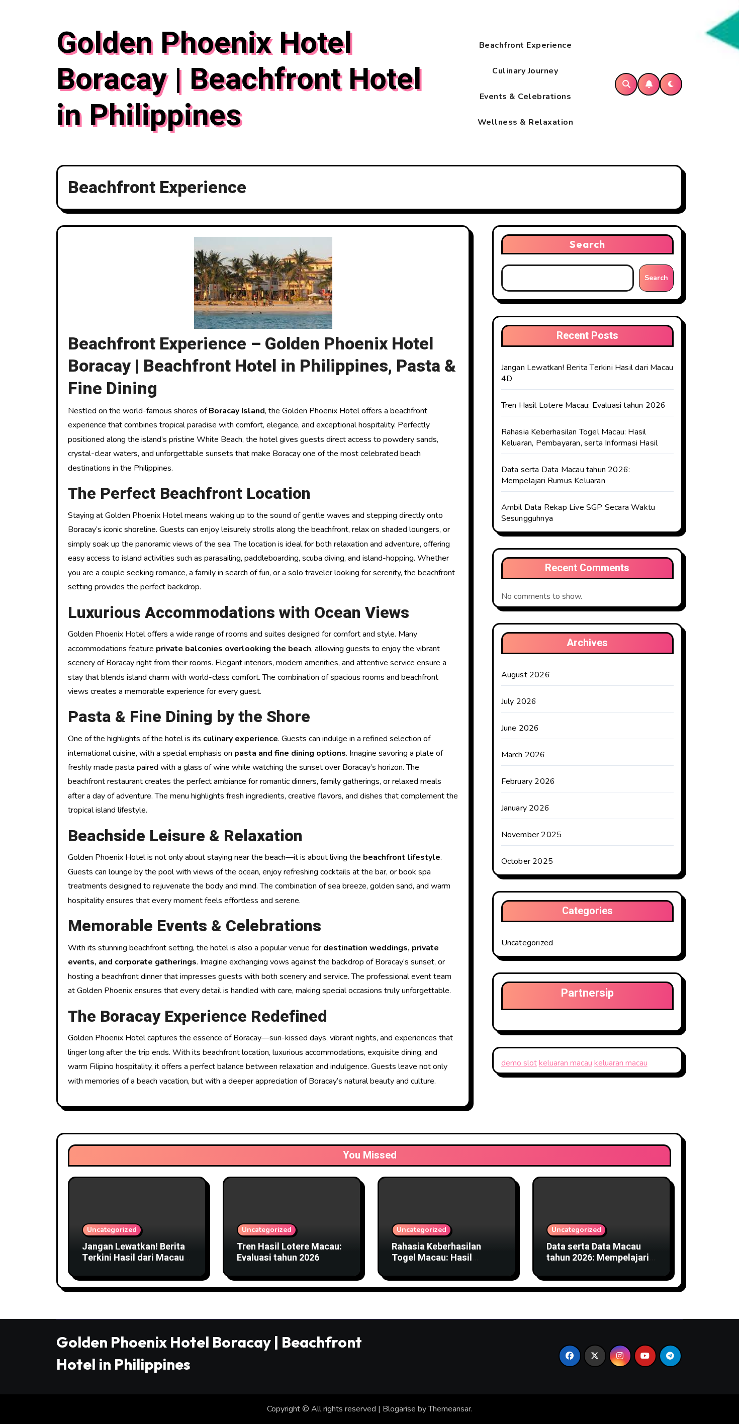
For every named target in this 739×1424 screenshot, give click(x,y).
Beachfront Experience (525, 45)
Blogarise (399, 1408)
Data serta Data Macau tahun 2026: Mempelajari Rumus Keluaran (565, 475)
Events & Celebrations (526, 96)
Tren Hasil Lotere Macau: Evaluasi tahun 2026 (583, 405)
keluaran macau (565, 1063)
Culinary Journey (525, 70)
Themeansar (449, 1408)
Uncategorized (527, 942)
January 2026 (525, 808)
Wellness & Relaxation (526, 122)
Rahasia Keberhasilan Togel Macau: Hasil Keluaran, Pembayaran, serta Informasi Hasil (579, 437)
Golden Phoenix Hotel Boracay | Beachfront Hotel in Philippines (238, 79)
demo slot (519, 1063)
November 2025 (531, 834)
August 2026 (525, 674)
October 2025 (527, 861)
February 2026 (528, 781)
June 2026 (520, 728)
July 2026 (519, 701)
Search (588, 244)
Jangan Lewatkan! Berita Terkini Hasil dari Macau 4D (133, 1257)
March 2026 (523, 754)
